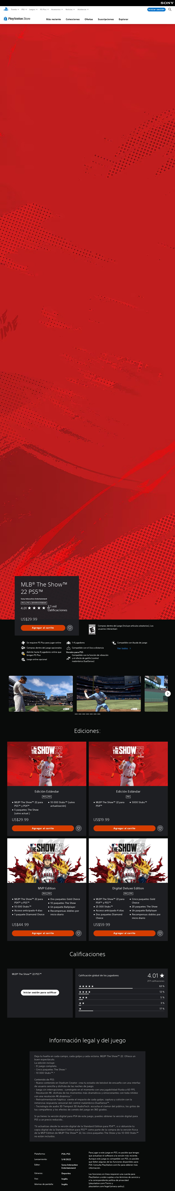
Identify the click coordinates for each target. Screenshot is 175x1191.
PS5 (23, 9)
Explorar (123, 19)
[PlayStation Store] (18, 18)
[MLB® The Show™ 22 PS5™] (41, 694)
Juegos (32, 9)
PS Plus (43, 9)
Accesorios (55, 9)
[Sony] (167, 5)
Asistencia (81, 9)
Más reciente (53, 19)
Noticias (69, 9)
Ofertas (89, 19)
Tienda (14, 9)
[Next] (168, 694)
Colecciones (73, 19)
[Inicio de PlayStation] (6, 9)
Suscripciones (106, 19)
